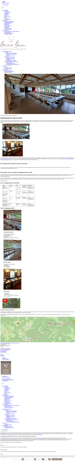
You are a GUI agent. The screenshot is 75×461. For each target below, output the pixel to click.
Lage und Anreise (3, 351)
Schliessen (5, 180)
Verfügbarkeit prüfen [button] (56, 459)
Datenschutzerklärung (38, 434)
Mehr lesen (2, 180)
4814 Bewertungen (5, 373)
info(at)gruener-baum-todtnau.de (5, 349)
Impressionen (2, 355)
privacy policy (8, 306)
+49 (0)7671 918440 (5, 350)
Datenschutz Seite (11, 434)
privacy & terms (9, 305)
